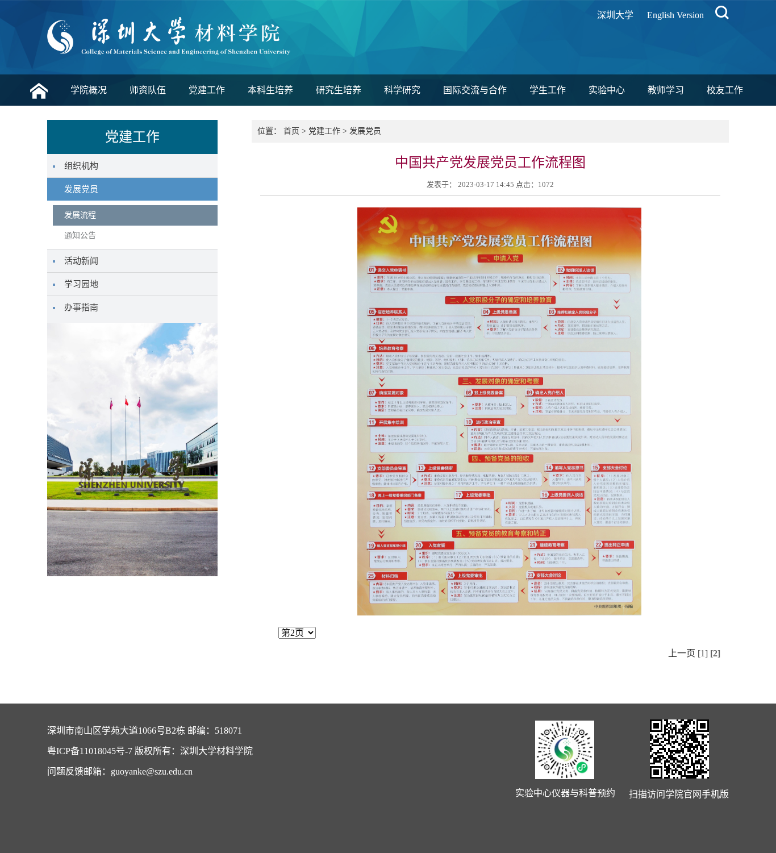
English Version (675, 15)
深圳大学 (615, 15)
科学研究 (402, 90)
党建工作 (207, 90)
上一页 (681, 653)
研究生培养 (338, 90)
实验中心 (607, 90)
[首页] (39, 92)
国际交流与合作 (475, 90)
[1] (703, 653)
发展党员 (365, 131)
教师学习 (666, 90)
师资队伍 (148, 90)
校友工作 (725, 90)
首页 (291, 131)
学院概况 (88, 90)
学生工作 (547, 90)
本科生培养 (270, 90)
